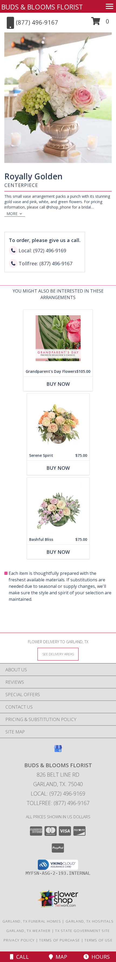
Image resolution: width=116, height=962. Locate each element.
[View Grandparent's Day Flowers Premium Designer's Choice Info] (58, 338)
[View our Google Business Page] (58, 751)
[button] (100, 23)
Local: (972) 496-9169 (58, 793)
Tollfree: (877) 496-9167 (58, 803)
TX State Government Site (82, 930)
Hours (99, 956)
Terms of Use (98, 940)
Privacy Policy (19, 940)
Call (21, 956)
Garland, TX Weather (28, 930)
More (12, 213)
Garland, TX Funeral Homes (31, 921)
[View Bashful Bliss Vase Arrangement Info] (58, 506)
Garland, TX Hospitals (90, 921)
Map (60, 956)
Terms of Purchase (59, 940)
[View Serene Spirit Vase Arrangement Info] (58, 422)
